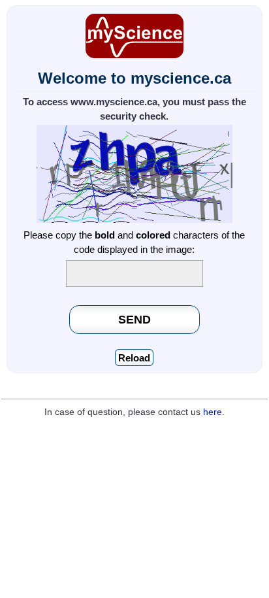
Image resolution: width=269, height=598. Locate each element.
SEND (134, 319)
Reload (134, 357)
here (212, 412)
